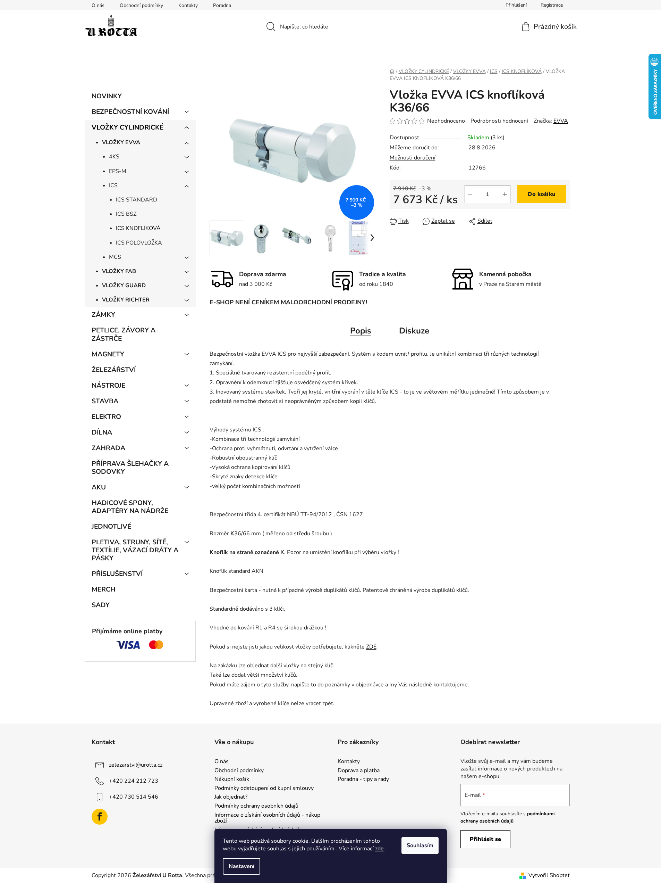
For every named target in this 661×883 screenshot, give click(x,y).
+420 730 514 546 (133, 797)
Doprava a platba (359, 771)
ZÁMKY (103, 314)
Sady (101, 605)
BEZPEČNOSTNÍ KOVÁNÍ (130, 111)
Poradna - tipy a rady (363, 779)
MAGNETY (108, 354)
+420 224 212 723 (133, 781)
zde (379, 848)
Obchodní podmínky (141, 5)
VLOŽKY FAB (119, 271)
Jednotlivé (111, 526)
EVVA (560, 121)
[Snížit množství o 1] (470, 194)
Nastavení (241, 866)
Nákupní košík (231, 779)
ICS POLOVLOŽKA (139, 243)
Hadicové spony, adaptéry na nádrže (130, 506)
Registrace (552, 5)
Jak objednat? (230, 797)
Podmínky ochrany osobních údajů (256, 806)
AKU (99, 487)
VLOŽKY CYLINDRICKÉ (127, 127)
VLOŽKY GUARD (124, 285)
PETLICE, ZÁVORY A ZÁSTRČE (123, 334)
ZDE (371, 647)
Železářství (114, 369)
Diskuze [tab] (414, 330)
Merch (104, 589)
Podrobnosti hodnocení (499, 121)
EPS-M (117, 171)
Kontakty (188, 5)
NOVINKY (107, 96)
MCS (115, 257)
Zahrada (108, 448)
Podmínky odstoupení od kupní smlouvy (264, 788)
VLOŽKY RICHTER (126, 300)
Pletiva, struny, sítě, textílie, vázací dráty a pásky (135, 550)
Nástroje (108, 385)
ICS (113, 185)
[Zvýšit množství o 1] (505, 194)
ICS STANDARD (136, 200)
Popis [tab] (360, 330)
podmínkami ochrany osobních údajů (507, 817)
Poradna (222, 5)
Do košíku (542, 194)
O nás (98, 5)
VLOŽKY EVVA (121, 142)
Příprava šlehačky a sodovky (130, 467)
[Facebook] (100, 817)
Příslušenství (117, 573)
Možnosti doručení (412, 158)
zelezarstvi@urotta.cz (135, 765)
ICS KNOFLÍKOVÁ (138, 228)
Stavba (105, 401)
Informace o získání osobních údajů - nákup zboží (267, 818)
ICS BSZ (126, 214)
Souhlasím (420, 845)
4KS (114, 156)
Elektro (106, 416)
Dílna (102, 432)
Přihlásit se (485, 839)
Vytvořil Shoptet (549, 875)
